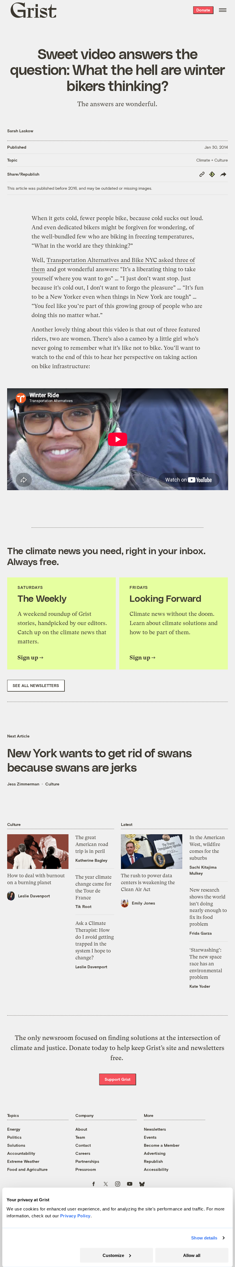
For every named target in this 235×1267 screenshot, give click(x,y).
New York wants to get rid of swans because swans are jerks (99, 759)
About (81, 1129)
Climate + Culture (212, 160)
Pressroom (85, 1169)
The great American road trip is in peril (91, 844)
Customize (113, 1255)
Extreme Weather (23, 1161)
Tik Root (83, 906)
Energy (13, 1129)
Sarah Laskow (20, 130)
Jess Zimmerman (23, 783)
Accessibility (156, 1169)
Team (80, 1137)
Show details (204, 1237)
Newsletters (155, 1129)
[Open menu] (223, 10)
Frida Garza (200, 933)
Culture (52, 783)
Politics (14, 1137)
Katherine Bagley (91, 860)
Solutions (16, 1145)
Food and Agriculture (27, 1169)
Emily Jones (143, 903)
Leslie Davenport (34, 895)
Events (150, 1137)
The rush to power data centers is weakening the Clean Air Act (148, 882)
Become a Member (161, 1145)
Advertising (154, 1153)
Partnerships (87, 1161)
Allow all (191, 1255)
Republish (153, 1161)
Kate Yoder (199, 986)
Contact (83, 1145)
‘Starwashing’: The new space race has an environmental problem (205, 963)
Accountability (21, 1153)
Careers (82, 1153)
